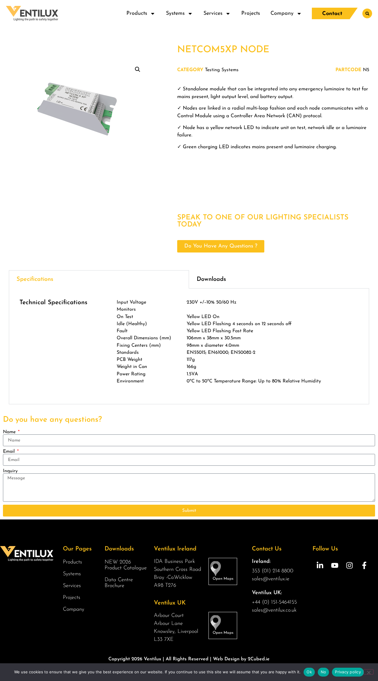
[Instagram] (349, 565)
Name (10, 432)
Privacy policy (348, 671)
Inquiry (10, 471)
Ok (309, 671)
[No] (369, 672)
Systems (175, 13)
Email (9, 451)
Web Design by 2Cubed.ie (241, 659)
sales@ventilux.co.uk (274, 610)
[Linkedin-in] (319, 565)
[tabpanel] (189, 346)
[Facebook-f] (364, 565)
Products (136, 13)
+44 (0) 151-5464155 (274, 602)
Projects (250, 13)
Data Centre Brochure (119, 583)
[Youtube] (334, 565)
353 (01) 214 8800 (272, 571)
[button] (367, 13)
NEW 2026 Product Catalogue (126, 565)
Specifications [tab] (35, 279)
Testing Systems (222, 70)
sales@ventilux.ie (270, 579)
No (323, 671)
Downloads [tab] (211, 279)
